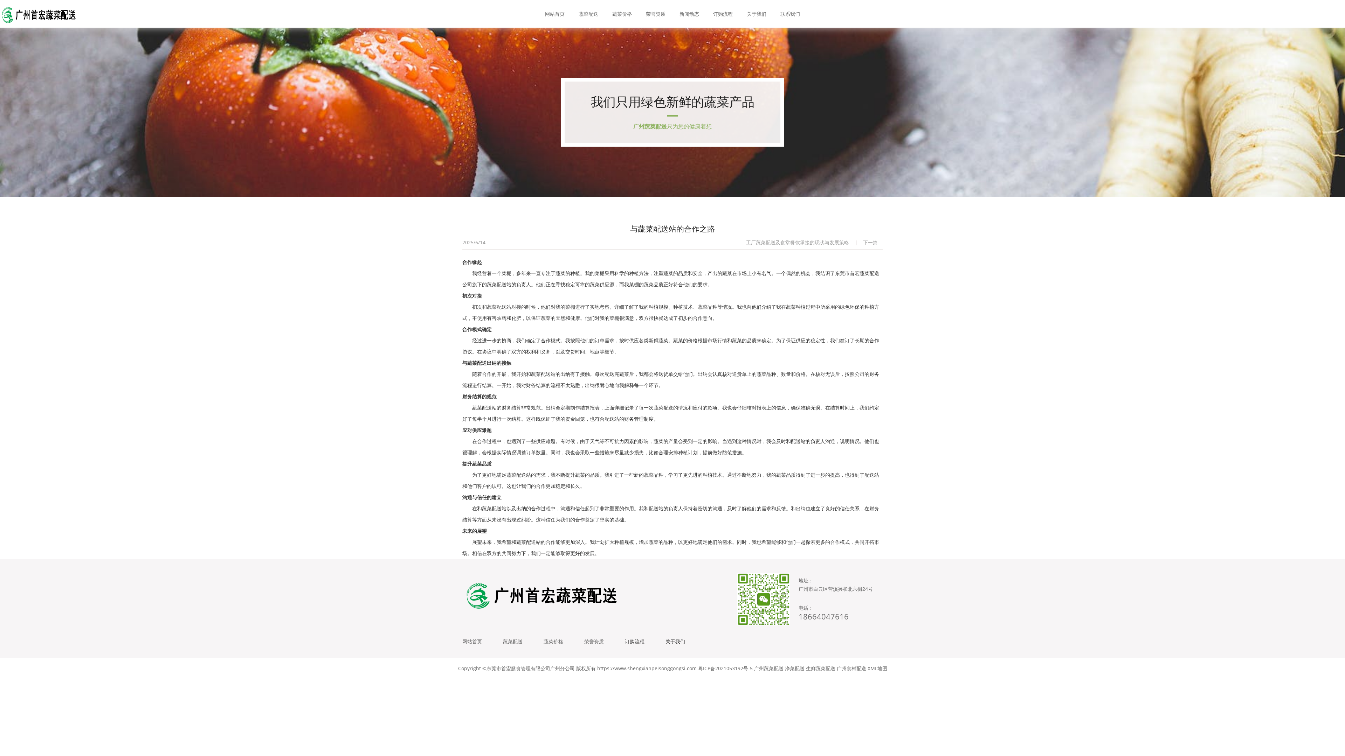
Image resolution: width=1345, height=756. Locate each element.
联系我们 (790, 13)
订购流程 (723, 13)
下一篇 (870, 242)
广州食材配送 (851, 668)
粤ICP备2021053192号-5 (725, 668)
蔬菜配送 (588, 13)
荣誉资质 (655, 13)
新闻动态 (689, 13)
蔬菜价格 (622, 13)
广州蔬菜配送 (769, 668)
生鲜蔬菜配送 (820, 668)
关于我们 (756, 13)
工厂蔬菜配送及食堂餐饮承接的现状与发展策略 (797, 242)
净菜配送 (795, 668)
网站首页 (555, 13)
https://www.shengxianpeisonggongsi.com (647, 668)
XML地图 (877, 668)
